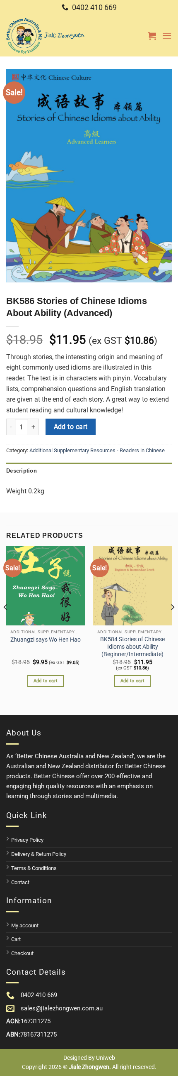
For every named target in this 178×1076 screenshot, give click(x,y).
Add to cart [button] (46, 681)
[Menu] (167, 35)
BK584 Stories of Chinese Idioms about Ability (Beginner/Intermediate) (132, 646)
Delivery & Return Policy (38, 854)
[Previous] (6, 623)
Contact (20, 882)
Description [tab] (21, 471)
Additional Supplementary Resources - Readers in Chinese (97, 450)
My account (24, 925)
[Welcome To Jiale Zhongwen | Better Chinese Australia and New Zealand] (45, 35)
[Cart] (152, 36)
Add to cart (71, 427)
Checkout (22, 953)
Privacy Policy (27, 840)
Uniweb (105, 1057)
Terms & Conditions (34, 868)
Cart (16, 939)
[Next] (172, 623)
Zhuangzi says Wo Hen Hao (45, 639)
